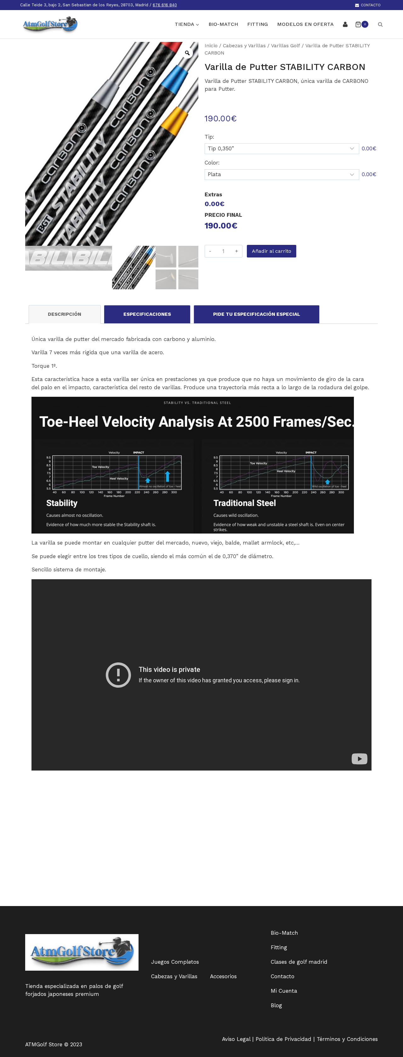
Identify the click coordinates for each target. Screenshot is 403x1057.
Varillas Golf (285, 46)
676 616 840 (165, 5)
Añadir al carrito (271, 251)
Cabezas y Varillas (244, 46)
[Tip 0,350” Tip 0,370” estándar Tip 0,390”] (282, 148)
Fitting (257, 24)
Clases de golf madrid (299, 962)
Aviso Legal (237, 1039)
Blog (276, 1005)
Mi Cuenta (284, 991)
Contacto (371, 5)
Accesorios (223, 976)
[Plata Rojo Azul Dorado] (282, 174)
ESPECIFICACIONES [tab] (147, 314)
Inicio (211, 46)
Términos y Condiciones (347, 1039)
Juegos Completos (175, 962)
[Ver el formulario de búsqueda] (377, 24)
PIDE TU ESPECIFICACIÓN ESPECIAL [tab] (256, 314)
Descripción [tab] (64, 314)
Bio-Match (223, 24)
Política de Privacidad (284, 1039)
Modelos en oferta (305, 24)
